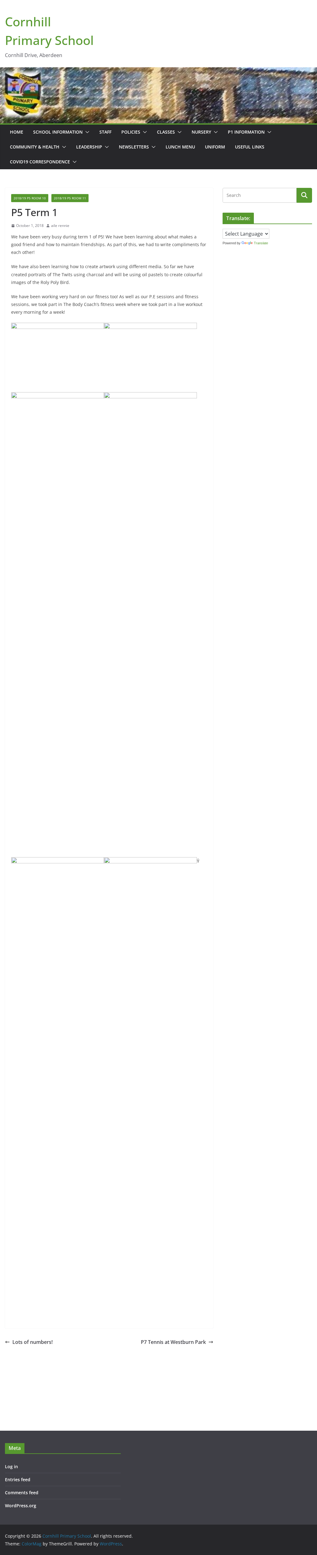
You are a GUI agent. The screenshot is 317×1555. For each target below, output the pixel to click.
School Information (58, 132)
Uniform (215, 147)
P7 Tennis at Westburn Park (173, 1342)
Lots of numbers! (32, 1342)
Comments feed (21, 1492)
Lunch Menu (180, 147)
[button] (86, 132)
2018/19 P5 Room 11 (70, 198)
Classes (166, 132)
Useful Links (249, 147)
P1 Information (246, 132)
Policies (130, 132)
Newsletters (134, 147)
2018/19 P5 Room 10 (30, 198)
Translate (261, 243)
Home (16, 132)
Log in (11, 1466)
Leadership (89, 147)
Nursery (201, 132)
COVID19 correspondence (40, 162)
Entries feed (17, 1479)
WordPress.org (20, 1505)
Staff (105, 132)
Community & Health (34, 147)
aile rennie (60, 225)
